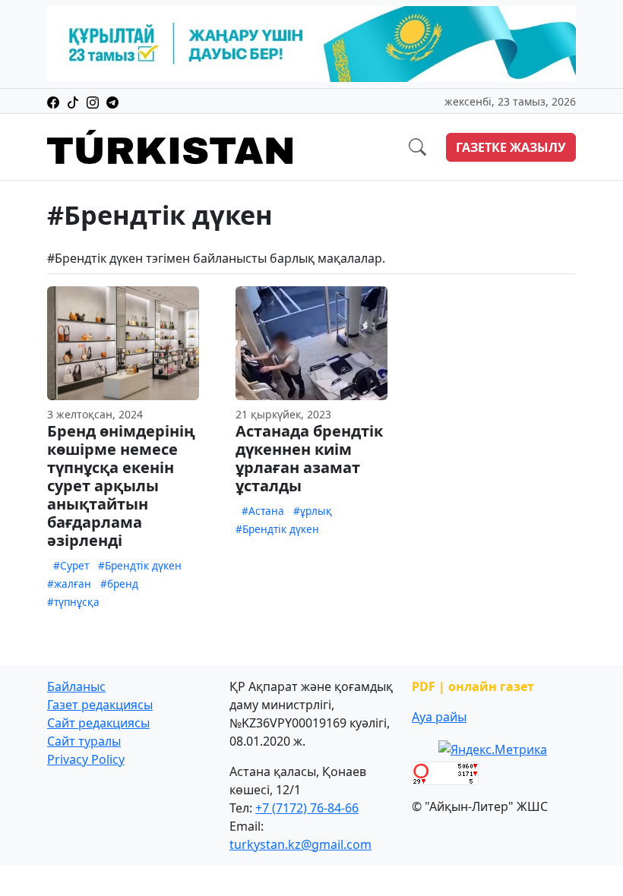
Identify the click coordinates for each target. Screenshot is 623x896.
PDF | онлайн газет (473, 686)
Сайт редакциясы (98, 723)
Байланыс (76, 686)
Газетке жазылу (511, 147)
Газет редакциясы (100, 704)
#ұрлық (312, 510)
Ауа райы (439, 716)
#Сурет (71, 565)
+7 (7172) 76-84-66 (307, 808)
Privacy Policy (86, 759)
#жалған (69, 583)
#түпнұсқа (73, 602)
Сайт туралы (84, 741)
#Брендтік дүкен (140, 565)
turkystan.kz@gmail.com (300, 844)
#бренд (119, 583)
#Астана (263, 510)
